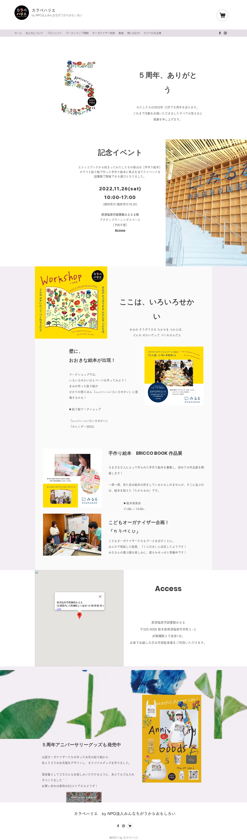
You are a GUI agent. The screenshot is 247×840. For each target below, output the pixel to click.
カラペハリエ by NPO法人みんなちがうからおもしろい (125, 814)
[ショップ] (222, 15)
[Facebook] (220, 33)
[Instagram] (225, 33)
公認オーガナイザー (55, 757)
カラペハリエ (44, 10)
